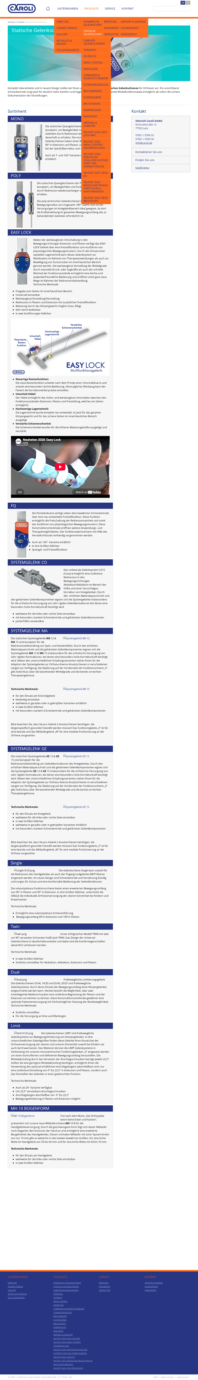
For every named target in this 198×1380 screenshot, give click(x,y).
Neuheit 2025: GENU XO (96, 174)
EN (188, 2)
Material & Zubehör (90, 124)
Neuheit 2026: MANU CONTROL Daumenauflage (94, 144)
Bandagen (90, 116)
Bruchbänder (93, 91)
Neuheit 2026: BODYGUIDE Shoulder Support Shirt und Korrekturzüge (96, 160)
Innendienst (129, 34)
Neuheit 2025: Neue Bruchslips (96, 199)
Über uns (62, 21)
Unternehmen (67, 8)
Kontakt (128, 8)
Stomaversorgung (96, 84)
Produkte (91, 8)
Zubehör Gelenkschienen (94, 42)
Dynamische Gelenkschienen (94, 23)
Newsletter (111, 34)
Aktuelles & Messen (64, 42)
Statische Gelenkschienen (94, 32)
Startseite (11, 22)
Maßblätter (142, 168)
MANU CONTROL (93, 62)
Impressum (183, 1377)
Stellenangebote (67, 50)
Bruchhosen (92, 103)
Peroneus (90, 50)
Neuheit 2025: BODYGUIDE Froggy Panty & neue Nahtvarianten (96, 187)
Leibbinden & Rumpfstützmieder (96, 77)
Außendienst (130, 28)
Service (110, 8)
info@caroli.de (144, 143)
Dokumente (111, 28)
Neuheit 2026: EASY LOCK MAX (95, 133)
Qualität (61, 34)
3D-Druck (90, 56)
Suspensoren (92, 97)
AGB (155, 1377)
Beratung (110, 21)
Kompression (92, 110)
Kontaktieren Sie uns (148, 152)
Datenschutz (167, 1377)
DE (183, 2)
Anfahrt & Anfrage (133, 21)
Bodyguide (91, 69)
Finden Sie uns (144, 160)
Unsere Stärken (66, 28)
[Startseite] (22, 5)
